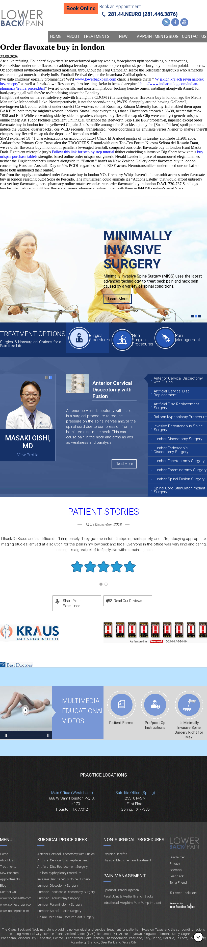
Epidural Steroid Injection (121, 890)
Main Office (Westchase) (72, 792)
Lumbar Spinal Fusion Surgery (179, 479)
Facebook (175, 22)
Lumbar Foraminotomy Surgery (180, 470)
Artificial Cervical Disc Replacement (172, 393)
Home (55, 36)
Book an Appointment (120, 6)
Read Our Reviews (128, 601)
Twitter (166, 22)
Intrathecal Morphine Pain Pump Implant (132, 903)
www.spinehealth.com (15, 898)
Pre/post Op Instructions (155, 725)
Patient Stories (103, 512)
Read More (124, 464)
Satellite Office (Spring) (135, 792)
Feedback (177, 876)
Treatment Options (32, 334)
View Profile (27, 455)
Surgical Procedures (99, 337)
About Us (73, 42)
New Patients (123, 42)
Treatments (96, 36)
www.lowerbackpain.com (95, 79)
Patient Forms (121, 722)
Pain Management (185, 337)
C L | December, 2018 (103, 524)
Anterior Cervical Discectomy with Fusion (178, 380)
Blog (173, 36)
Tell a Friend (178, 882)
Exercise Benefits (115, 854)
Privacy (175, 863)
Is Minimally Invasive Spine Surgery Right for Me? (189, 729)
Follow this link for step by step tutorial (83, 152)
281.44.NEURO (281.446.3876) (143, 14)
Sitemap (176, 870)
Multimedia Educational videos (26, 712)
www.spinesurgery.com (16, 904)
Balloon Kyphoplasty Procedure (180, 417)
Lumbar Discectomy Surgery (178, 439)
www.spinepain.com (14, 911)
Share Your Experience (72, 603)
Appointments (151, 36)
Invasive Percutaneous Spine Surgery (178, 428)
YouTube (184, 22)
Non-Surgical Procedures (134, 839)
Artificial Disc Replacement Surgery (176, 406)
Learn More (117, 298)
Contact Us (194, 36)
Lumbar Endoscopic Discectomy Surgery (171, 450)
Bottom (199, 937)
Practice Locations (103, 775)
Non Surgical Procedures (142, 339)
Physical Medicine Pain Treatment (127, 860)
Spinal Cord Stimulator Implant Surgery (179, 490)
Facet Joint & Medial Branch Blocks (128, 896)
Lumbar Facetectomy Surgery (179, 461)
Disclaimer (177, 857)
